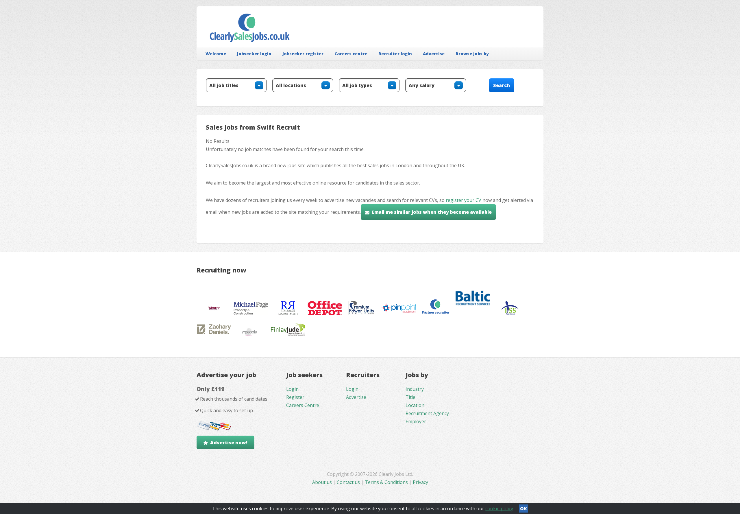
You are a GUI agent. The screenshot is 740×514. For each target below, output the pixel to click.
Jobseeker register (302, 53)
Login (292, 389)
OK (523, 508)
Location (415, 405)
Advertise (434, 53)
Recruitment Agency (427, 413)
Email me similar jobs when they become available (432, 212)
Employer (416, 421)
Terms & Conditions (386, 482)
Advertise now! (228, 442)
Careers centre (350, 53)
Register (295, 397)
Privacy (420, 482)
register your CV (463, 200)
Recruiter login (395, 53)
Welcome (216, 53)
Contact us (349, 482)
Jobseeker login (254, 53)
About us (322, 482)
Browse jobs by (472, 53)
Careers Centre (302, 405)
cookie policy (499, 508)
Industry (415, 389)
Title (410, 397)
